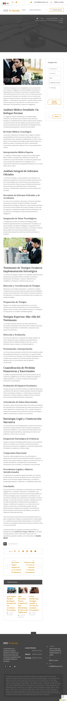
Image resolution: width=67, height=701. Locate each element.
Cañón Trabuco (14, 689)
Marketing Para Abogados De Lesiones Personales (40, 692)
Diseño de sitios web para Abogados (15, 691)
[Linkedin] (12, 2)
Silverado (48, 687)
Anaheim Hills (9, 678)
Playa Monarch (22, 685)
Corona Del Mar (52, 678)
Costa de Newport (40, 685)
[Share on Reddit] (27, 551)
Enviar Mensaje (54, 102)
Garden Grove (15, 682)
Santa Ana (36, 687)
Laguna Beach (54, 682)
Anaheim (54, 676)
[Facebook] (5, 667)
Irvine (30, 682)
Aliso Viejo (48, 676)
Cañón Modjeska (13, 685)
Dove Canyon (31, 680)
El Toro (38, 680)
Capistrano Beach (42, 678)
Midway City (53, 683)
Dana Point (25, 680)
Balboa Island (17, 678)
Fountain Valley (53, 680)
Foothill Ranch (44, 680)
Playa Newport (31, 685)
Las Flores (39, 683)
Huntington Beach (24, 682)
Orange (47, 685)
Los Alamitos (46, 683)
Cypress (19, 680)
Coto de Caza (13, 680)
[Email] (16, 2)
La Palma (40, 682)
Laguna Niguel (17, 683)
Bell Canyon (24, 678)
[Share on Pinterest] (23, 551)
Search (56, 116)
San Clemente (18, 687)
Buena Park (34, 678)
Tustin (20, 689)
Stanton (53, 687)
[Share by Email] (35, 551)
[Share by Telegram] (31, 551)
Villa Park (24, 689)
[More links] (46, 10)
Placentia (52, 685)
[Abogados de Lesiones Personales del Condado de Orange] (11, 11)
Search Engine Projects (20, 692)
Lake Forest (33, 683)
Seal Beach (42, 687)
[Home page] (37, 18)
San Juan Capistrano (27, 687)
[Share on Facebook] (15, 551)
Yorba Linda (39, 689)
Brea (29, 678)
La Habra (35, 682)
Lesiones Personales (12, 543)
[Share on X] (19, 551)
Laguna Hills (9, 683)
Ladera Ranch (46, 682)
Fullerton (8, 682)
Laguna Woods (25, 683)
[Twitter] (10, 667)
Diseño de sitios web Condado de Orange (39, 691)
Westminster (31, 689)
